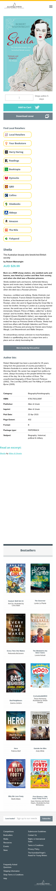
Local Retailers (17, 134)
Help (5, 878)
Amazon (13, 221)
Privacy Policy (33, 849)
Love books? (10, 818)
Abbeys (13, 212)
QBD (11, 186)
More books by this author (28, 348)
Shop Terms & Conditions (13, 875)
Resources (7, 843)
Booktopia (14, 169)
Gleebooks (14, 203)
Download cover (25, 116)
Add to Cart (24, 107)
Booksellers (8, 835)
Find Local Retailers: (14, 128)
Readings (14, 160)
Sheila (3, 453)
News (5, 850)
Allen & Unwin (15, 453)
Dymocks (14, 177)
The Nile (13, 229)
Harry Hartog (16, 152)
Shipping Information (11, 871)
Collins (12, 195)
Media (5, 839)
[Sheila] (28, 497)
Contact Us (32, 835)
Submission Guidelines (37, 831)
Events (6, 846)
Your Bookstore (17, 143)
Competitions (8, 831)
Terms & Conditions (35, 845)
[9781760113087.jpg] (28, 54)
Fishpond (14, 238)
